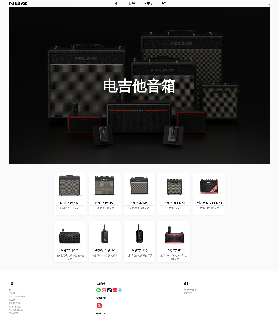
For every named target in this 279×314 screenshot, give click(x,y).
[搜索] (269, 4)
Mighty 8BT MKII (174, 202)
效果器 (12, 293)
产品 (115, 3)
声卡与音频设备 (16, 310)
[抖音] (109, 290)
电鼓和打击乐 (15, 303)
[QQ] (120, 290)
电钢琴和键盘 (15, 306)
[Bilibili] (104, 290)
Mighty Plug (139, 250)
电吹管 (12, 300)
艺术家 (132, 3)
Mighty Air (174, 250)
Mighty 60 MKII (69, 202)
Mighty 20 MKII (139, 202)
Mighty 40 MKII (104, 202)
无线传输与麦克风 (17, 296)
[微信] (98, 290)
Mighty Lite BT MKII (209, 202)
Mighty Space (69, 250)
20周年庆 (148, 3)
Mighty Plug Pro (104, 250)
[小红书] (115, 290)
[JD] (99, 305)
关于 (164, 3)
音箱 (11, 290)
